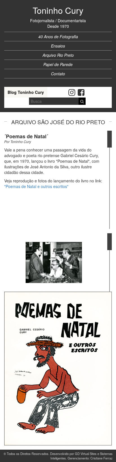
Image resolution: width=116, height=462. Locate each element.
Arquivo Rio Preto (58, 55)
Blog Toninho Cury (26, 92)
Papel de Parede (58, 64)
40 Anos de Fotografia (58, 36)
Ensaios (58, 46)
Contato (58, 73)
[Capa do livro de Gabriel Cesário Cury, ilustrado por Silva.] (58, 368)
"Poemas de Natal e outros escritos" (36, 186)
